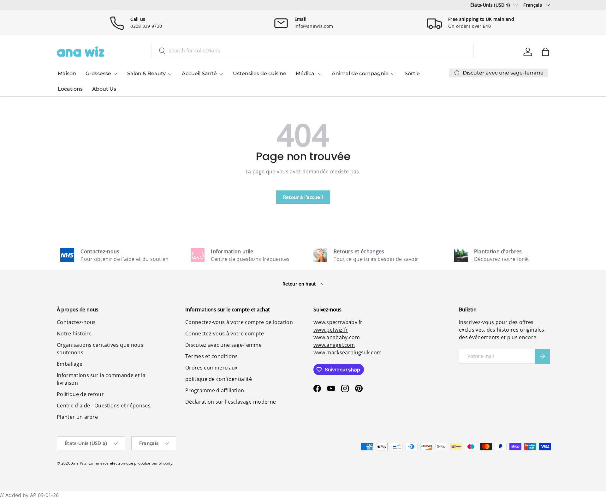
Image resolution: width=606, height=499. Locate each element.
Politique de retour (80, 394)
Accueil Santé (199, 73)
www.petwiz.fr (330, 329)
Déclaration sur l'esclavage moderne (230, 401)
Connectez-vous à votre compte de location (239, 322)
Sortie (412, 73)
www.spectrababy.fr (338, 322)
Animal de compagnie (360, 73)
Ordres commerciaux (211, 367)
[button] (545, 52)
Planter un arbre (77, 416)
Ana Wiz (78, 463)
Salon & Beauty (146, 73)
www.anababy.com (336, 337)
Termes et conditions (211, 356)
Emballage (69, 363)
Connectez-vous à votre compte (224, 333)
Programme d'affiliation (214, 390)
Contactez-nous (76, 322)
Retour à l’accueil (303, 197)
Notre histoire (74, 333)
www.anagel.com (334, 344)
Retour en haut (299, 284)
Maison (67, 73)
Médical (306, 73)
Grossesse (98, 73)
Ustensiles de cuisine (259, 73)
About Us (104, 89)
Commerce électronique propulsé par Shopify (130, 463)
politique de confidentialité (218, 379)
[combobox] (312, 50)
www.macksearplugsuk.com (347, 352)
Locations (70, 89)
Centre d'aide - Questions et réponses (104, 405)
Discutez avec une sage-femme (223, 344)
